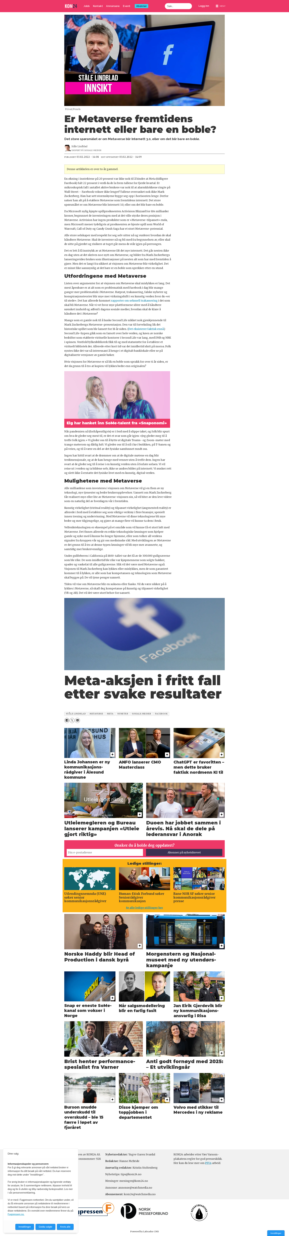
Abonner (141, 6)
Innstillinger (275, 1233)
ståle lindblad (76, 713)
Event (126, 6)
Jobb (87, 6)
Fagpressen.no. (16, 1214)
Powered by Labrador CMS (144, 1231)
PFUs (208, 1163)
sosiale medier (141, 713)
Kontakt (98, 6)
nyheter (122, 713)
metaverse (96, 713)
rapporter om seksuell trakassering (134, 300)
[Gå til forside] (71, 6)
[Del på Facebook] (66, 720)
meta (110, 713)
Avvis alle (65, 1226)
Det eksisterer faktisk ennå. (146, 329)
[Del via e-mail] (77, 720)
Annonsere (113, 6)
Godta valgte (45, 1226)
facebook (161, 713)
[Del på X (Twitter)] (72, 720)
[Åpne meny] (220, 6)
